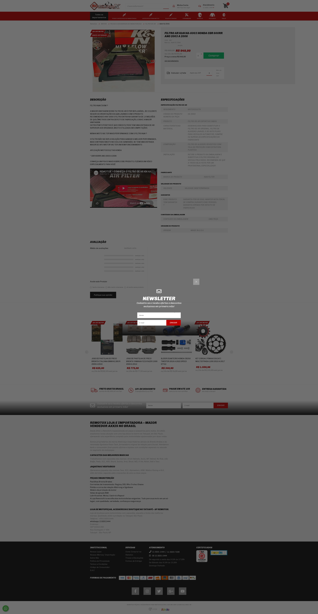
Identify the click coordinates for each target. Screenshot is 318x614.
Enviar (173, 322)
